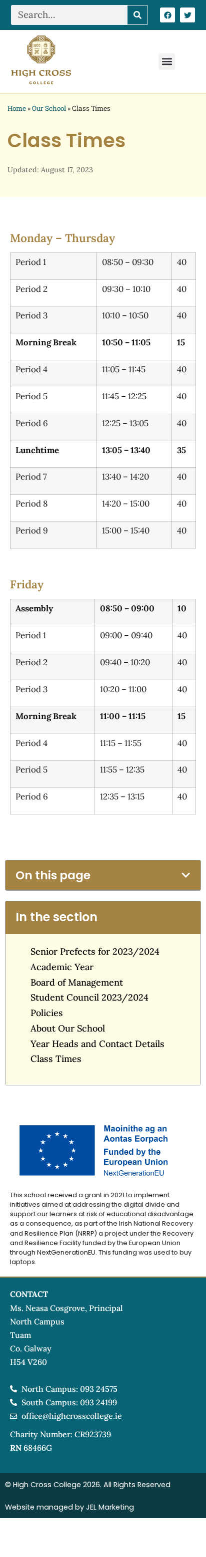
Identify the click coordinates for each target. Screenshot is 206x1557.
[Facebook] (167, 14)
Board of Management (76, 982)
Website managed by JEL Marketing (69, 1507)
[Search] (138, 14)
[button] (166, 61)
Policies (46, 1013)
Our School (49, 108)
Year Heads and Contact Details (97, 1043)
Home (17, 108)
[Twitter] (187, 14)
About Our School (67, 1028)
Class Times (56, 1058)
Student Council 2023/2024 (89, 997)
